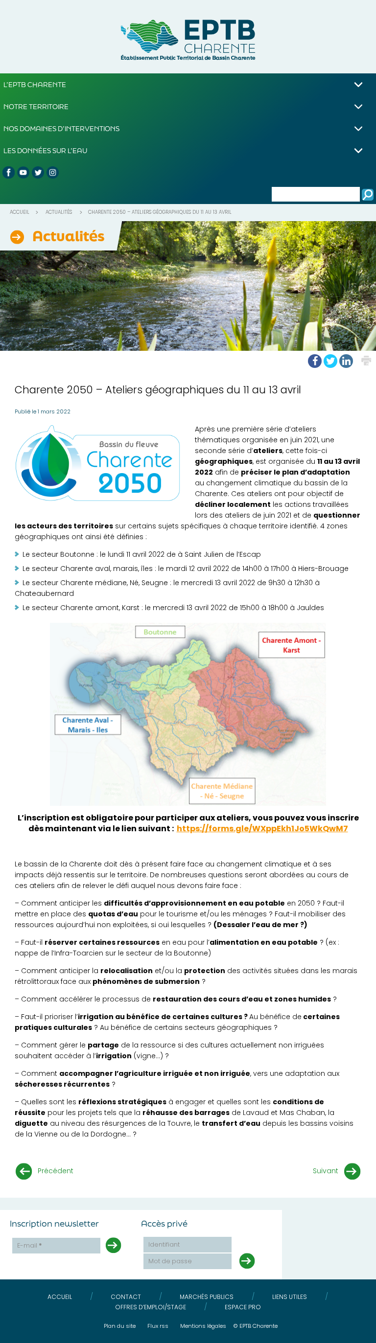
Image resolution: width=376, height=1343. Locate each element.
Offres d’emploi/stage (150, 1307)
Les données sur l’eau (45, 150)
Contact (126, 1297)
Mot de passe (170, 1261)
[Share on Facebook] (315, 361)
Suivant (325, 1171)
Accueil (19, 212)
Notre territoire (36, 106)
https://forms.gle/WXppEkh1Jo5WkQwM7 (262, 828)
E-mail (29, 1245)
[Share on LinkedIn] (346, 361)
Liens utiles (289, 1297)
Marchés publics (207, 1297)
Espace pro (243, 1307)
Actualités (59, 212)
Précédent (55, 1171)
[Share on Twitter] (330, 361)
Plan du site (120, 1326)
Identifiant (164, 1244)
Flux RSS (157, 1326)
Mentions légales (203, 1326)
